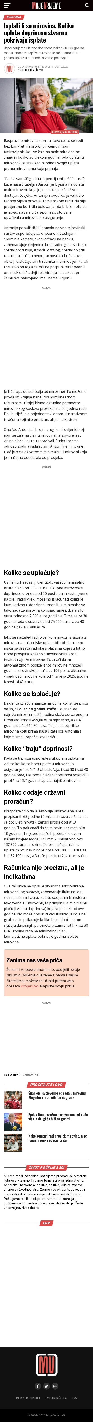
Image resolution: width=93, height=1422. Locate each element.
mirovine (31, 1074)
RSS (74, 1398)
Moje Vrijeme (34, 69)
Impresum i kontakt (28, 1398)
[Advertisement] (46, 337)
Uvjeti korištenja (56, 1398)
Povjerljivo (29, 986)
